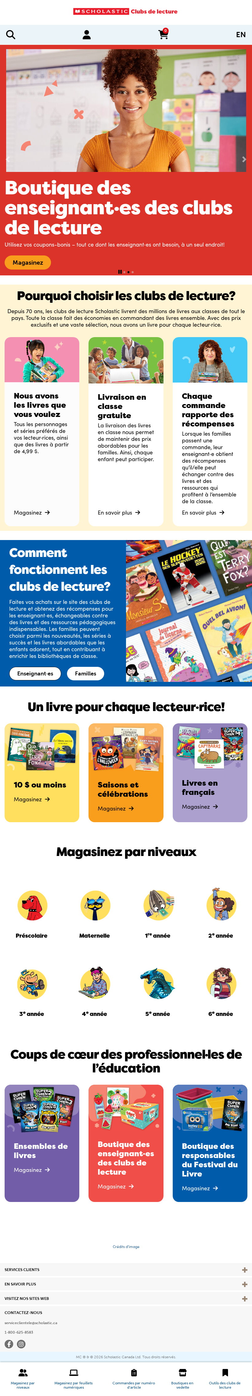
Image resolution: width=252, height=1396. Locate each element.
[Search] (10, 34)
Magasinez (28, 512)
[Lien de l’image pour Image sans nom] (31, 904)
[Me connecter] (87, 35)
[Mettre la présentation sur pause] (120, 272)
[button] (23, 1379)
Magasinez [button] (28, 262)
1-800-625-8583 (19, 1332)
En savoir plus (116, 512)
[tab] (124, 272)
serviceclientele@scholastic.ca (31, 1323)
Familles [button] (85, 674)
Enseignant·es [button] (35, 674)
